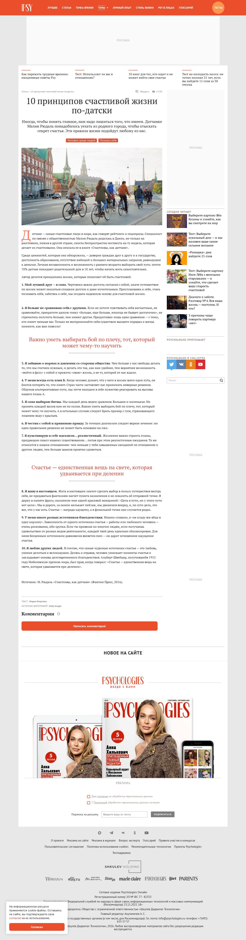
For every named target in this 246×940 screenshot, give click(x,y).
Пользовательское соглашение (64, 846)
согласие (102, 796)
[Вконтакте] (123, 832)
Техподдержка (121, 853)
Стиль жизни (145, 7)
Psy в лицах (166, 7)
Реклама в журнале (104, 840)
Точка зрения (84, 7)
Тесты (218, 7)
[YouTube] (146, 832)
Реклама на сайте (78, 840)
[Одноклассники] (134, 832)
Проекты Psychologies (187, 846)
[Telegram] (111, 832)
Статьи (66, 7)
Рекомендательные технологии (151, 846)
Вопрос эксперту (129, 840)
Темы (101, 7)
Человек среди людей (81, 140)
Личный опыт (122, 7)
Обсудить (144, 91)
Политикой (100, 802)
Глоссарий (186, 7)
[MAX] (99, 832)
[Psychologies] (27, 8)
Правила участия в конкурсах (177, 840)
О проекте (57, 840)
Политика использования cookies (107, 846)
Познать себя (108, 140)
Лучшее (52, 7)
